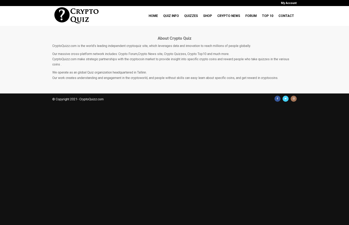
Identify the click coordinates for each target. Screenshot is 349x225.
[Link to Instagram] (294, 99)
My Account (289, 3)
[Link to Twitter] (286, 99)
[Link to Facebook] (277, 99)
